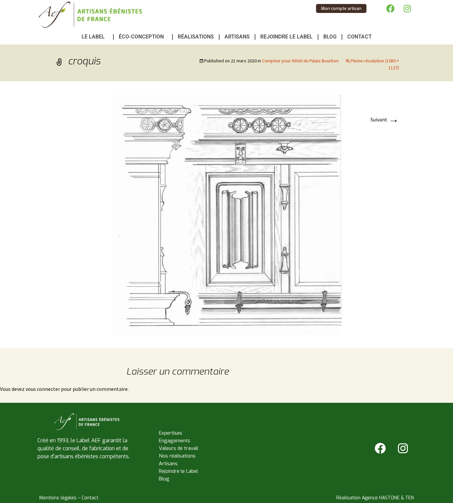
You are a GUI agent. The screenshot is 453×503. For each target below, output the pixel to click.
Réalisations (196, 37)
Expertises (170, 433)
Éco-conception (141, 37)
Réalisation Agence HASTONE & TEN (375, 498)
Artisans (237, 37)
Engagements (174, 440)
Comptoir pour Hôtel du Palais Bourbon (300, 61)
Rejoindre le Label (286, 37)
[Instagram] (407, 8)
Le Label (93, 37)
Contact (359, 37)
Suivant (384, 119)
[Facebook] (390, 8)
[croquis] (226, 214)
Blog (330, 37)
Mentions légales (58, 498)
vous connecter (43, 389)
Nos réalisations (177, 456)
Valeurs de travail (178, 448)
